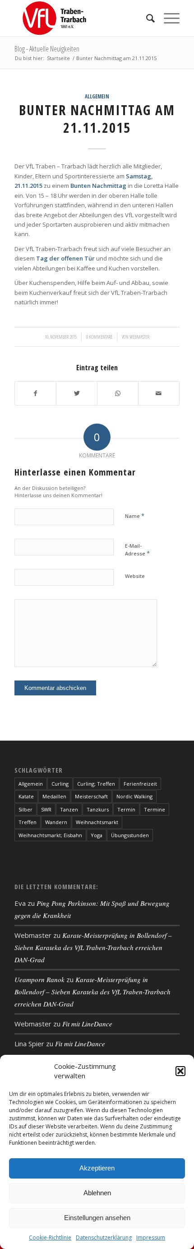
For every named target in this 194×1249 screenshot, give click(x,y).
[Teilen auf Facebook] (35, 393)
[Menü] (167, 18)
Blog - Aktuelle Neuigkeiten (46, 49)
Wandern (56, 822)
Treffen (27, 822)
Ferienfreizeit (140, 783)
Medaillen (54, 796)
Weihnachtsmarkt (97, 822)
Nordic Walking (134, 796)
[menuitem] (146, 18)
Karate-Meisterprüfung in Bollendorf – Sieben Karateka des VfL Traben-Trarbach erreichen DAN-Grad (93, 947)
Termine (154, 809)
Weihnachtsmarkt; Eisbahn (50, 835)
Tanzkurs (98, 809)
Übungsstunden (130, 835)
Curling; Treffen (96, 783)
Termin (126, 809)
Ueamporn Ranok (39, 979)
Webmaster (139, 337)
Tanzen (69, 809)
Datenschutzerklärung (104, 1237)
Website (135, 576)
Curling (60, 783)
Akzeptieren (97, 1168)
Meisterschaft (91, 796)
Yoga (96, 835)
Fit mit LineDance (87, 1023)
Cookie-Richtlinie (50, 1237)
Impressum (150, 1237)
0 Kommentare (99, 337)
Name (134, 516)
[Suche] (146, 18)
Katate (26, 796)
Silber (25, 809)
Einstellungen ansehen (97, 1217)
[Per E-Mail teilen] (159, 393)
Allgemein (97, 96)
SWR (46, 809)
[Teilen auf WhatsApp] (117, 393)
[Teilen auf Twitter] (76, 393)
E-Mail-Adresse (137, 550)
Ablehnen (97, 1193)
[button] (180, 1071)
